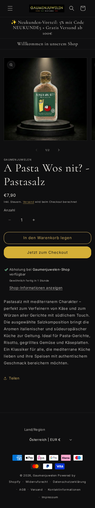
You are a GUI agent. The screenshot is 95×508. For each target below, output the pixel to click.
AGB (22, 489)
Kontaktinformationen (64, 489)
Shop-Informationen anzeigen (36, 288)
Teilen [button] (14, 378)
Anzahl (9, 210)
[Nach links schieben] (36, 150)
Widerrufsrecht (37, 482)
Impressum (50, 497)
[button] (10, 8)
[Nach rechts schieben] (58, 150)
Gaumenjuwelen (45, 475)
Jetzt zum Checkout (47, 252)
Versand (28, 201)
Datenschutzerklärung (69, 482)
